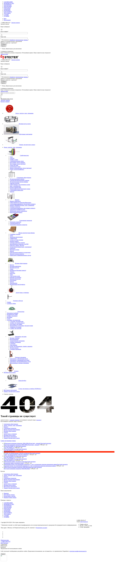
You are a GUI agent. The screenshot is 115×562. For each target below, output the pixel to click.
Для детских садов (15, 276)
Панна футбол (22, 380)
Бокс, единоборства (15, 186)
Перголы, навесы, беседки (17, 245)
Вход (5, 18)
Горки (11, 269)
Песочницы (13, 280)
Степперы (12, 343)
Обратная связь (5, 540)
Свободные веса (24, 155)
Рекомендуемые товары (10, 497)
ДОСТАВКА (7, 13)
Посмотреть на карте (41, 527)
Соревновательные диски (17, 161)
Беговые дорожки (14, 338)
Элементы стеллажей (15, 327)
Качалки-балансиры (15, 279)
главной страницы (14, 420)
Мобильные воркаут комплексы (18, 211)
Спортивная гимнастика (16, 190)
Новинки (6, 493)
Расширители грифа (12, 314)
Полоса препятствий (15, 187)
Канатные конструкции (16, 237)
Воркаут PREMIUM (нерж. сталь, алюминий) (22, 205)
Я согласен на (15, 40)
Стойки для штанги (12, 315)
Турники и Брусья (18, 300)
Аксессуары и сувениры (22, 292)
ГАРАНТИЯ (7, 9)
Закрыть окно (4, 54)
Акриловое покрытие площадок (18, 224)
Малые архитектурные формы (27, 232)
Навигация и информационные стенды (20, 255)
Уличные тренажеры (20, 357)
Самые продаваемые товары (8, 440)
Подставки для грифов (16, 324)
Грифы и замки (14, 159)
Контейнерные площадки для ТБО (19, 244)
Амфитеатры (13, 238)
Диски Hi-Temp (14, 165)
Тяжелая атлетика (14, 183)
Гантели (12, 158)
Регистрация (7, 20)
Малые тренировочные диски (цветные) (21, 168)
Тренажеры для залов (20, 336)
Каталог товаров (5, 100)
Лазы (11, 274)
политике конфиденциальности (78, 551)
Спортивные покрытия (25, 220)
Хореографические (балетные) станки (20, 188)
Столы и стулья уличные (16, 240)
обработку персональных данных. (19, 40)
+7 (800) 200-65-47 (5, 541)
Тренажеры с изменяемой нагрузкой (19, 360)
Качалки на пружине (15, 277)
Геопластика (21, 311)
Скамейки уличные (15, 234)
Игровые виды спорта (25, 123)
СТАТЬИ (6, 14)
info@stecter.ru (84, 521)
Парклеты (12, 248)
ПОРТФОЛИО (8, 6)
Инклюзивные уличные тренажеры (19, 363)
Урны (11, 235)
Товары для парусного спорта (27, 144)
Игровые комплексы (15, 266)
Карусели (12, 273)
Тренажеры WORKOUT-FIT (17, 209)
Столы (8, 318)
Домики (12, 271)
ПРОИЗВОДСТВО (9, 3)
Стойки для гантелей (15, 328)
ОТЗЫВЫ (6, 16)
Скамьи (9, 302)
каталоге (39, 420)
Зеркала (12, 191)
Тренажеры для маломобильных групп (20, 361)
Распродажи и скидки (9, 496)
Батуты (12, 264)
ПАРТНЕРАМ (7, 4)
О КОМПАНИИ (8, 2)
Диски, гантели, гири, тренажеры (24, 113)
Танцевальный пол (15, 223)
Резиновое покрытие (15, 222)
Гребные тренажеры (15, 342)
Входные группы (14, 249)
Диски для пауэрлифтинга (17, 169)
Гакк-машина (13, 345)
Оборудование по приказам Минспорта (20, 202)
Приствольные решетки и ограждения (20, 252)
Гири (11, 157)
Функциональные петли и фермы (19, 181)
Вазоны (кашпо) (14, 241)
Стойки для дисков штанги (17, 323)
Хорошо (3, 554)
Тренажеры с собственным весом (19, 358)
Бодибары (9, 317)
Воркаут (17, 199)
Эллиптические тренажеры (17, 340)
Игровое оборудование (21, 263)
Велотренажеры (14, 339)
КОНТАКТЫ (7, 7)
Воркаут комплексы (15, 201)
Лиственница (13, 283)
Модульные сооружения (25, 134)
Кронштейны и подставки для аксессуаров (21, 325)
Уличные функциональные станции (19, 180)
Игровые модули (14, 267)
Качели (12, 251)
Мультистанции (14, 347)
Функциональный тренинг (17, 179)
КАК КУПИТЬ (8, 11)
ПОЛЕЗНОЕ (7, 10)
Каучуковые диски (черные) (17, 162)
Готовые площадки (15, 206)
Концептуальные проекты (17, 254)
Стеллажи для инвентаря (13, 320)
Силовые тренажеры (15, 349)
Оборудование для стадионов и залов (20, 184)
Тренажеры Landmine (12, 313)
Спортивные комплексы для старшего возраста (22, 208)
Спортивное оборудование (24, 177)
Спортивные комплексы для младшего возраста (23, 204)
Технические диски (15, 166)
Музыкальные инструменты (17, 284)
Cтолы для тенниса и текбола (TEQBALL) (30, 388)
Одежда (16, 371)
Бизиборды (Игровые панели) (18, 270)
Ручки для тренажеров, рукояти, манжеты (21, 346)
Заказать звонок (15, 22)
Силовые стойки (11, 303)
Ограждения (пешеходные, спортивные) (21, 247)
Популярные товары (9, 494)
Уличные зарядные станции (17, 242)
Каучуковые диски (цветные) (18, 164)
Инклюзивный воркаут (16, 212)
